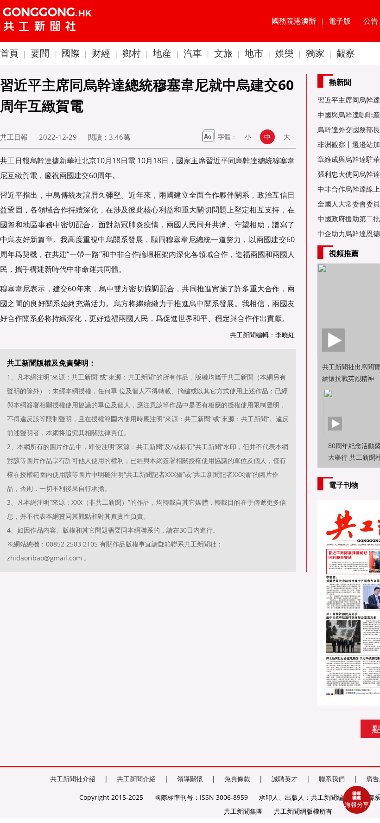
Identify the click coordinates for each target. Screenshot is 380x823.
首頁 (9, 53)
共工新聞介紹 (136, 778)
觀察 (345, 53)
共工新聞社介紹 (72, 778)
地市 (254, 53)
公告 (370, 21)
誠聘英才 (285, 778)
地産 (162, 53)
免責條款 (237, 778)
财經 (101, 53)
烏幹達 (41, 160)
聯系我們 (332, 778)
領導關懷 (190, 778)
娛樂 (284, 53)
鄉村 (131, 53)
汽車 (193, 53)
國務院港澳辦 (294, 21)
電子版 (340, 21)
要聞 (40, 53)
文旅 (223, 53)
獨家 (315, 53)
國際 (70, 53)
